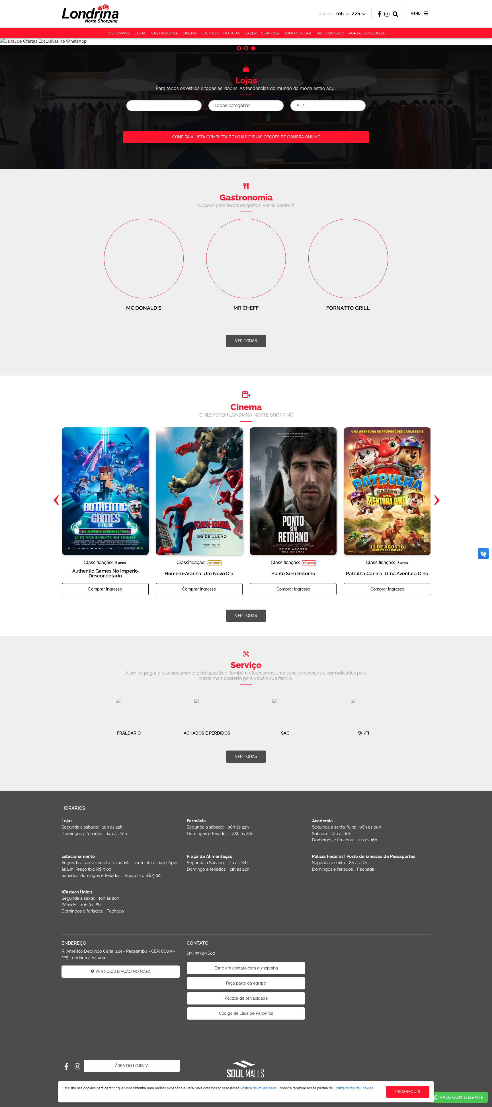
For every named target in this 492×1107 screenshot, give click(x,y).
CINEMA (190, 33)
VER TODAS (246, 341)
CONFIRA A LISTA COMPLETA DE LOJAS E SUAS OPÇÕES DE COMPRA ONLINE (246, 137)
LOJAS (140, 33)
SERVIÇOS (270, 33)
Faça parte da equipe (246, 983)
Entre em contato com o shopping (246, 968)
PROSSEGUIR (407, 1091)
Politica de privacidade (246, 998)
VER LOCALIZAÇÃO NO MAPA (122, 971)
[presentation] (56, 499)
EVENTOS (210, 33)
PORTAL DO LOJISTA (367, 33)
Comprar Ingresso (105, 589)
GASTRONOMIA (164, 33)
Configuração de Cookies (353, 1088)
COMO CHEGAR (297, 33)
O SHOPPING (119, 33)
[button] (239, 48)
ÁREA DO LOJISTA (132, 1065)
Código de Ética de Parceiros (246, 1013)
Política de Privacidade (258, 1088)
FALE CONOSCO (329, 33)
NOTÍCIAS (231, 33)
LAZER (251, 33)
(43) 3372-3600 (201, 953)
